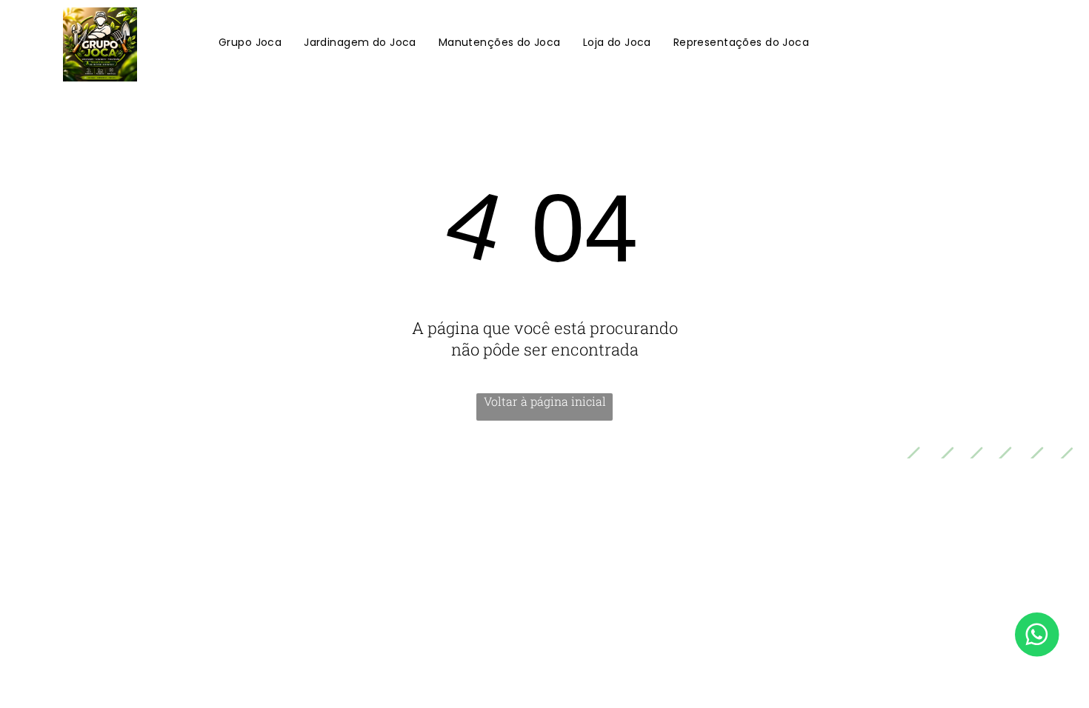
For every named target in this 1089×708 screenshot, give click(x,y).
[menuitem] (250, 43)
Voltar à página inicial (545, 401)
